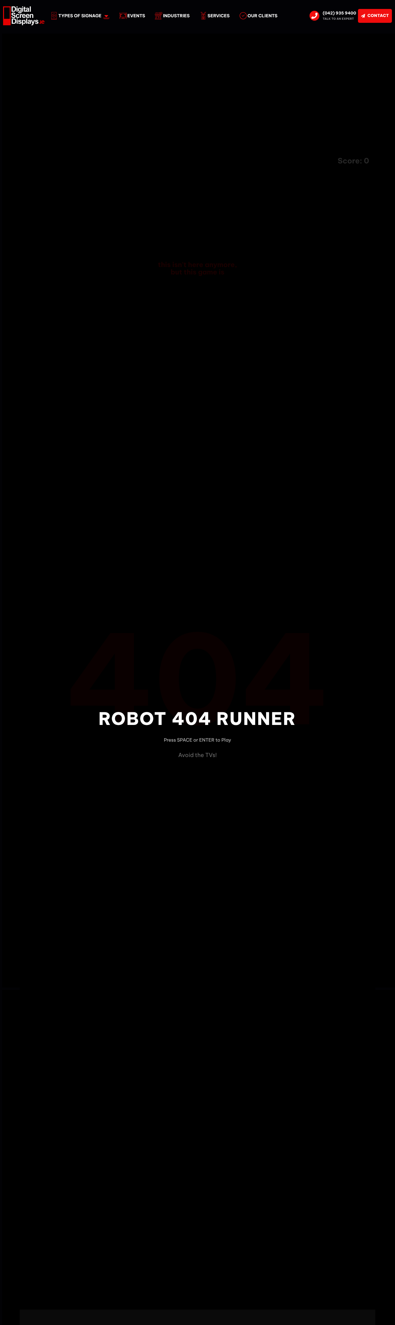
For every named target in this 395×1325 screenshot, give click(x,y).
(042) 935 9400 (339, 13)
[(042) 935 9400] (314, 16)
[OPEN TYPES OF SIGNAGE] (106, 16)
